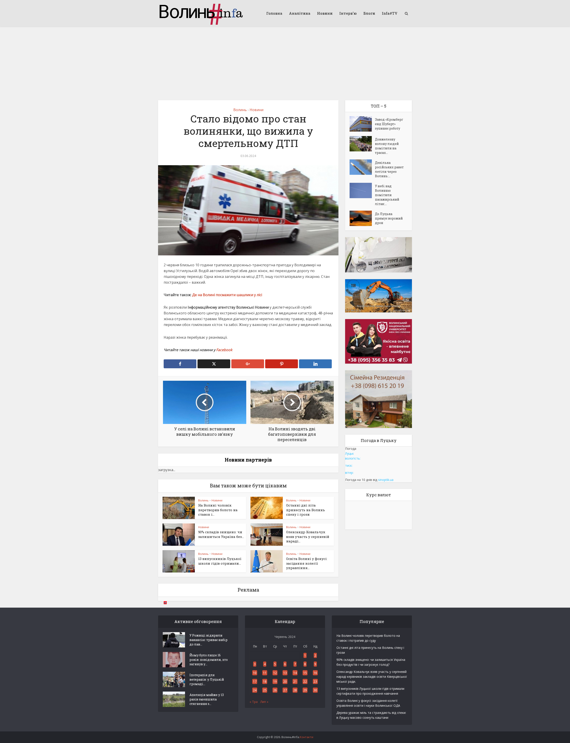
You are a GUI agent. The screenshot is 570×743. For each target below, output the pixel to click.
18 (265, 681)
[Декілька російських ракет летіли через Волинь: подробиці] (362, 167)
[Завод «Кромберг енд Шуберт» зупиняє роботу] (362, 124)
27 (285, 690)
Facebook (224, 349)
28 (295, 690)
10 (254, 673)
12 (275, 673)
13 (285, 673)
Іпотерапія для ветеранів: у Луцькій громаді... (206, 679)
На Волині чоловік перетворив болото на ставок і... (218, 510)
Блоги (369, 13)
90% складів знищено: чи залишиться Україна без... (221, 534)
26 (275, 690)
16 (315, 673)
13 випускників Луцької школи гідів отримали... (219, 560)
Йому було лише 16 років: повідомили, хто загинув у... (208, 659)
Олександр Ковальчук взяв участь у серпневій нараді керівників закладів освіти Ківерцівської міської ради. (371, 677)
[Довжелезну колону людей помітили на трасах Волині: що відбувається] (362, 143)
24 (254, 690)
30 (315, 690)
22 (305, 681)
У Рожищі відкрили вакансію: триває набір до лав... (208, 639)
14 (295, 673)
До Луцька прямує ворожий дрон (389, 218)
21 (295, 681)
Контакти (306, 737)
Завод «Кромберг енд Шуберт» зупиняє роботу (389, 123)
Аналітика (299, 13)
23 (315, 681)
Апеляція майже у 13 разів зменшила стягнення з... (206, 699)
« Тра (254, 702)
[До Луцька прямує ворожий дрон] (362, 218)
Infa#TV (389, 13)
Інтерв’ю (348, 13)
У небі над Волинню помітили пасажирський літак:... (387, 195)
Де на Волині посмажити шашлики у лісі (227, 294)
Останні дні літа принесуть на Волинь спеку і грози (305, 510)
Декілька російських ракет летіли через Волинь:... (389, 169)
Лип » (264, 702)
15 (305, 673)
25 (265, 690)
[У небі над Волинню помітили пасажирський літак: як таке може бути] (362, 190)
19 (275, 681)
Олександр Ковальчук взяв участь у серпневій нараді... (307, 536)
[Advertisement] (285, 60)
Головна (274, 13)
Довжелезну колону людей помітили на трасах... (387, 146)
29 (305, 690)
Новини (325, 13)
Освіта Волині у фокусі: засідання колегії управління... (306, 563)
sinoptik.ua (385, 480)
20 (285, 681)
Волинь (240, 109)
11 (265, 673)
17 (254, 681)
